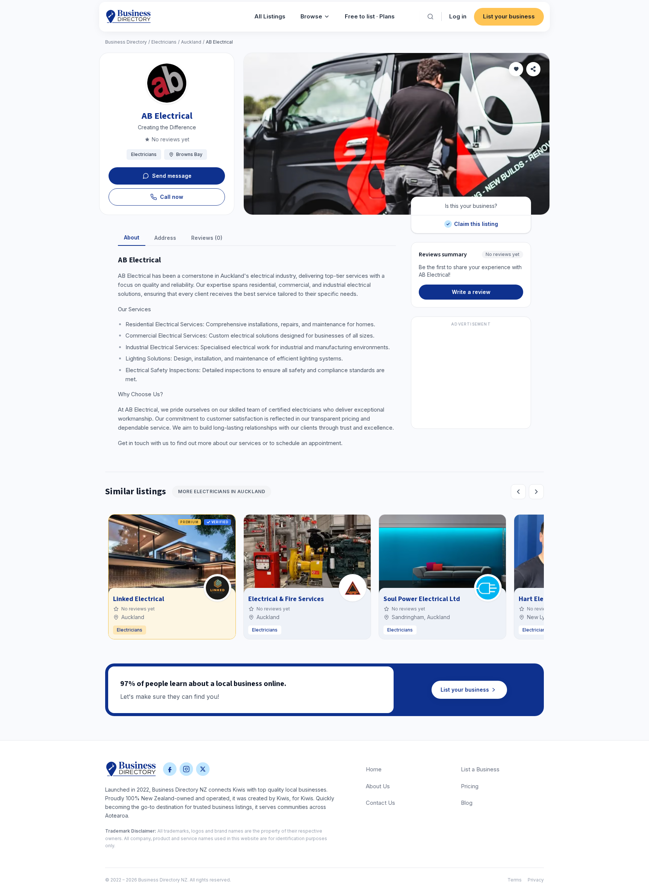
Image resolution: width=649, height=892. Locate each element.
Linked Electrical (138, 599)
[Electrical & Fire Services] (352, 587)
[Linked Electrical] (217, 587)
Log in (457, 16)
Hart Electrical (541, 599)
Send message (172, 176)
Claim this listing (476, 221)
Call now (171, 197)
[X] (203, 769)
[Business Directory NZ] (131, 769)
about (131, 237)
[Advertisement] (471, 377)
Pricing (469, 786)
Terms (514, 880)
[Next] (536, 491)
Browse (311, 16)
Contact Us (380, 802)
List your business (509, 16)
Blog (466, 802)
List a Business (480, 769)
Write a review (471, 292)
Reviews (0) (206, 238)
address (165, 238)
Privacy (536, 880)
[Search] (430, 16)
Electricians (164, 42)
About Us (378, 786)
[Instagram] (186, 769)
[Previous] (518, 491)
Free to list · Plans (370, 16)
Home (374, 769)
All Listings (269, 16)
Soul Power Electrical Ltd (421, 599)
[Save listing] (516, 69)
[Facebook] (170, 769)
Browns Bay (189, 154)
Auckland (191, 42)
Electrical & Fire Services (286, 599)
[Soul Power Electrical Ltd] (487, 587)
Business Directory (126, 42)
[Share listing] (533, 69)
